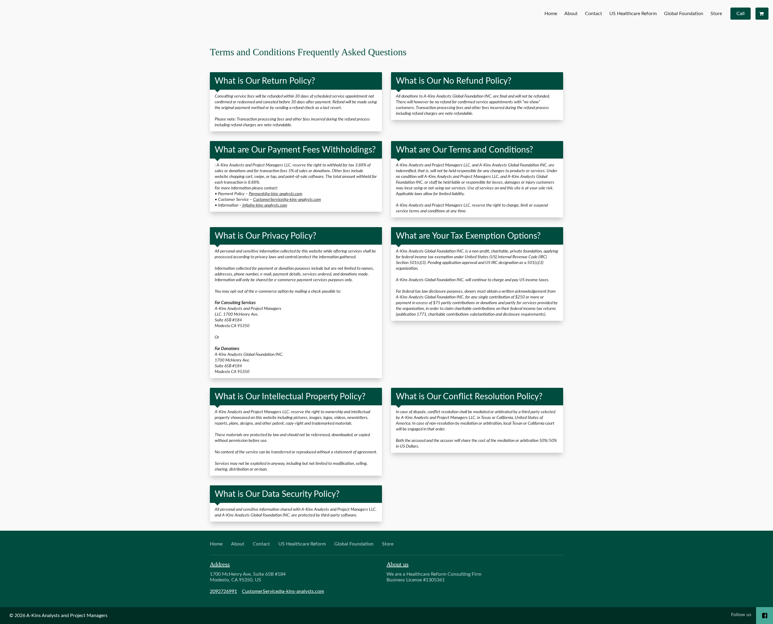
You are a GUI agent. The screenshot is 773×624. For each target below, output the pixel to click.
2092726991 (223, 591)
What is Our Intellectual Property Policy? (290, 396)
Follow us (741, 614)
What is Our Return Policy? (265, 81)
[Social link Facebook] (764, 615)
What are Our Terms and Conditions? (464, 150)
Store (716, 13)
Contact (593, 13)
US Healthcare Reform (633, 13)
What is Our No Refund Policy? (454, 81)
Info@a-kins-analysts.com (264, 205)
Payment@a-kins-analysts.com (275, 193)
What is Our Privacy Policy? (265, 236)
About (571, 13)
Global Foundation (683, 13)
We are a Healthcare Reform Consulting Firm (433, 577)
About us (397, 564)
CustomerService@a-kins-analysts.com (287, 199)
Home (550, 13)
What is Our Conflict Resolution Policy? (469, 396)
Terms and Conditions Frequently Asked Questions (308, 52)
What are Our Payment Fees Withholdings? (295, 150)
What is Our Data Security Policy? (277, 494)
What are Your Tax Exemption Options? (468, 236)
